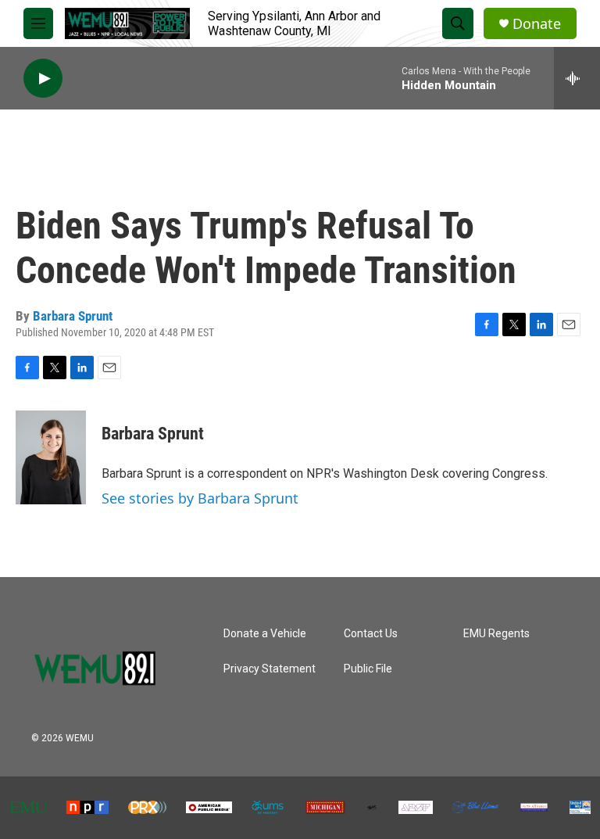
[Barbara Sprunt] (51, 457)
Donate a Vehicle (264, 634)
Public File (368, 669)
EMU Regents (496, 634)
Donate (536, 24)
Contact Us (371, 634)
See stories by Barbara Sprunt (200, 498)
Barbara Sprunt (72, 316)
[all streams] (577, 78)
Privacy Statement (269, 669)
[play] (42, 79)
